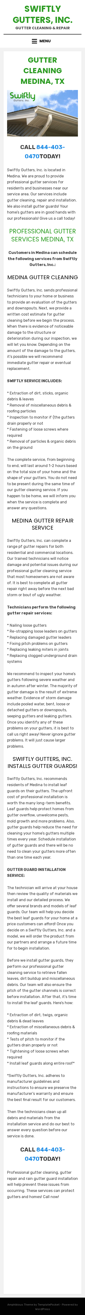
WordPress (42, 1309)
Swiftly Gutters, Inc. (42, 14)
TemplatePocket (49, 1304)
